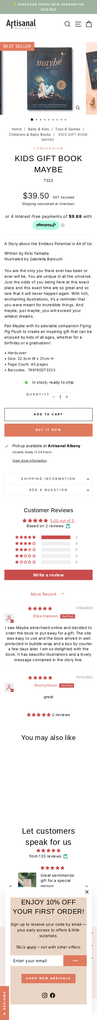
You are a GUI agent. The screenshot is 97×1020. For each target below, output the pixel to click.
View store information (29, 460)
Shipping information (48, 479)
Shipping (29, 204)
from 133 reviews (45, 856)
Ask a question (48, 490)
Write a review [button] (48, 574)
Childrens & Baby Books (30, 134)
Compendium (48, 148)
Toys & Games (67, 129)
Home (17, 129)
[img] (40, 608)
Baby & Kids (38, 129)
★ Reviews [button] (4, 1003)
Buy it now (49, 430)
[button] (25, 537)
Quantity (38, 394)
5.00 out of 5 (62, 520)
